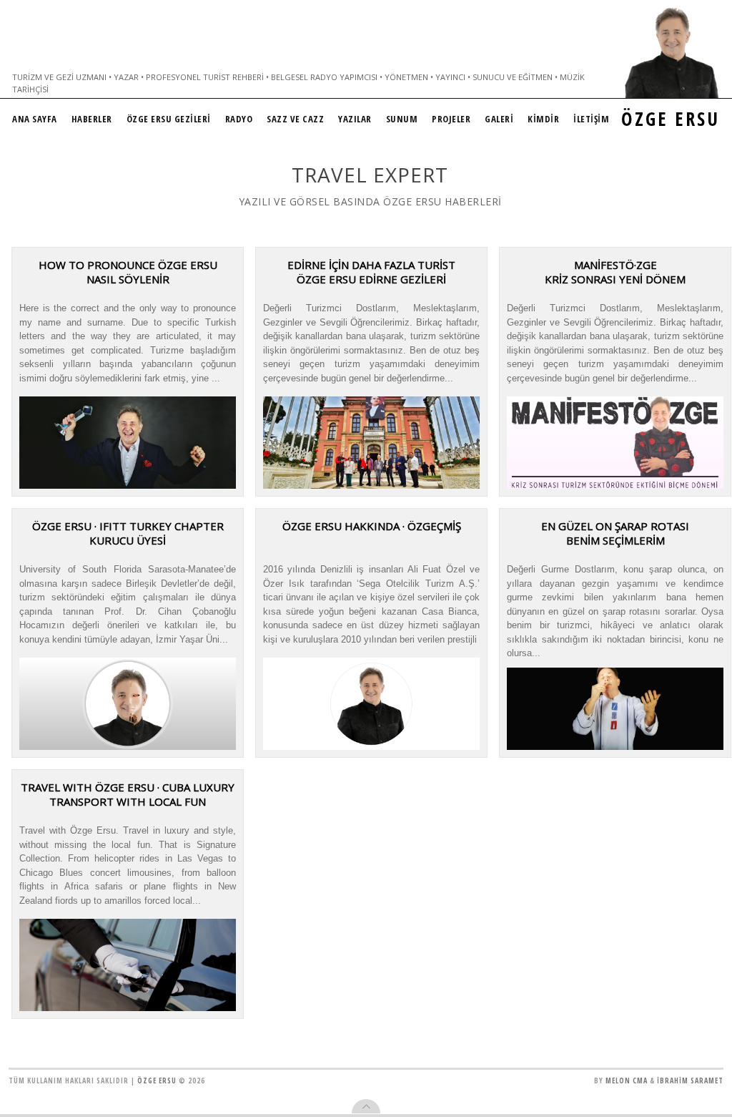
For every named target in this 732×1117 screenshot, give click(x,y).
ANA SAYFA (34, 118)
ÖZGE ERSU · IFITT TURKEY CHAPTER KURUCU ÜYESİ (128, 533)
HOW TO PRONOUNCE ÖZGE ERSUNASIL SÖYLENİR (128, 272)
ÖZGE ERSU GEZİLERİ (169, 118)
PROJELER (451, 118)
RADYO (239, 118)
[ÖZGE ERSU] (672, 52)
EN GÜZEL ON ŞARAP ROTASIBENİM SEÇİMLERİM (615, 533)
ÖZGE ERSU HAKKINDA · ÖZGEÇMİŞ (371, 526)
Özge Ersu (157, 1080)
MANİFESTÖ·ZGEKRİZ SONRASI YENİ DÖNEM (615, 272)
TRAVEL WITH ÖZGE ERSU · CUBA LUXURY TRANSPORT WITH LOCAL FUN (127, 794)
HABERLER (91, 118)
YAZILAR (355, 118)
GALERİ (499, 118)
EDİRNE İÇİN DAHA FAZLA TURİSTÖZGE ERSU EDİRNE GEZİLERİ (371, 272)
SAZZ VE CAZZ (295, 118)
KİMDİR (543, 118)
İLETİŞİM (591, 118)
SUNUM (402, 118)
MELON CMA (626, 1080)
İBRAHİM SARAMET (690, 1080)
